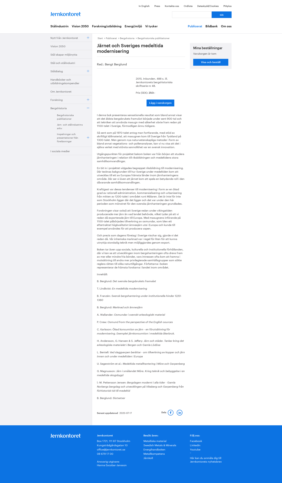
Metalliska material (154, 441)
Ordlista (188, 6)
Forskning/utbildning (106, 26)
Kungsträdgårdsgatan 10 (112, 445)
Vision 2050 (80, 26)
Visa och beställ (210, 62)
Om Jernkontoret (60, 91)
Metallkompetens (154, 453)
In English (144, 6)
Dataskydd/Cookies (208, 6)
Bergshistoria (58, 108)
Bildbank (211, 26)
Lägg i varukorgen (160, 103)
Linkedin (195, 445)
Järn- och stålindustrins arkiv (70, 126)
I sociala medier (60, 151)
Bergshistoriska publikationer (65, 116)
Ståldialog (56, 71)
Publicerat (195, 26)
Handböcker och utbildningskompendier (64, 81)
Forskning (56, 99)
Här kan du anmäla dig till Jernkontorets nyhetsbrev (206, 459)
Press (157, 6)
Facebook (196, 441)
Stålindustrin (59, 26)
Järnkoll (148, 458)
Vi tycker (151, 26)
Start (100, 38)
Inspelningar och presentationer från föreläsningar (67, 137)
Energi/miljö (133, 26)
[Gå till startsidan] (65, 13)
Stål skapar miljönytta (63, 54)
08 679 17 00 (105, 453)
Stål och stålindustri (62, 62)
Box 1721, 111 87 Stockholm (113, 441)
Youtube (195, 449)
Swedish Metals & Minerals (159, 445)
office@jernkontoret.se (111, 449)
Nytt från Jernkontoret (64, 37)
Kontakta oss (172, 6)
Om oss (226, 26)
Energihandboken (154, 449)
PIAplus (227, 6)
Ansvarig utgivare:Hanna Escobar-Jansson (112, 463)
